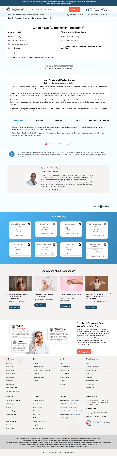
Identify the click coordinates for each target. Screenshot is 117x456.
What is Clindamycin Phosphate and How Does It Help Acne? (96, 296)
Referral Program (65, 377)
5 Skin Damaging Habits (70, 294)
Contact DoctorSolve (12, 391)
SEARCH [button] (74, 9)
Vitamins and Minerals (65, 302)
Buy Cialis (9, 363)
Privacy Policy (90, 384)
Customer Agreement (92, 366)
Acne (98, 301)
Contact (41, 14)
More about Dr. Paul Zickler (50, 190)
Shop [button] (9, 14)
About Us (62, 363)
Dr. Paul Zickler (64, 373)
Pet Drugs (36, 373)
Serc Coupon (37, 414)
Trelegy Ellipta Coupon (39, 421)
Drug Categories (38, 366)
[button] (74, 9)
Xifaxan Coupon (38, 428)
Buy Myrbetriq (10, 373)
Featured (11, 303)
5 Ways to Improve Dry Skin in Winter (44, 295)
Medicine (87, 303)
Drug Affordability (65, 366)
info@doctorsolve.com (64, 3)
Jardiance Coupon (11, 418)
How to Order (10, 384)
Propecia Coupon (38, 404)
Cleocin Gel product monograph (60, 144)
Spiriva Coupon (37, 418)
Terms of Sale (90, 387)
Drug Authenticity (65, 370)
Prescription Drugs (38, 377)
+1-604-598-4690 (76, 411)
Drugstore (26, 18)
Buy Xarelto (9, 380)
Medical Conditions (92, 380)
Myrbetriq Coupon (38, 400)
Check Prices (19, 235)
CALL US (84, 351)
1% (15, 53)
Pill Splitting (63, 384)
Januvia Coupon (11, 414)
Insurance (89, 377)
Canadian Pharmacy (15, 18)
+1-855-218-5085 (72, 407)
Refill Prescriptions (11, 387)
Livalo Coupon (10, 428)
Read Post (13, 307)
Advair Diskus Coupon (13, 400)
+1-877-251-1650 (73, 404)
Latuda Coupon (11, 421)
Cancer (77, 297)
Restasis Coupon (38, 411)
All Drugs (35, 363)
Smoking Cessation (65, 300)
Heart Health (70, 298)
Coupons (9, 396)
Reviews (62, 380)
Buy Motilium (10, 377)
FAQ (87, 373)
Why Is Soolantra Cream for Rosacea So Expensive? (19, 296)
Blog (87, 363)
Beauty (73, 297)
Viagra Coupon (37, 425)
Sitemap (35, 380)
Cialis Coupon (10, 404)
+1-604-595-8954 (75, 414)
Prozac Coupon (37, 407)
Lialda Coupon (10, 425)
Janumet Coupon (11, 411)
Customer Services (91, 370)
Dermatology (36, 18)
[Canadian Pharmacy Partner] (15, 9)
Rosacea (16, 303)
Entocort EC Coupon (12, 407)
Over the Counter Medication (41, 370)
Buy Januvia (10, 370)
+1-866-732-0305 (76, 14)
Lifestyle (36, 300)
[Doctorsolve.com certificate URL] (101, 206)
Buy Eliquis (9, 366)
